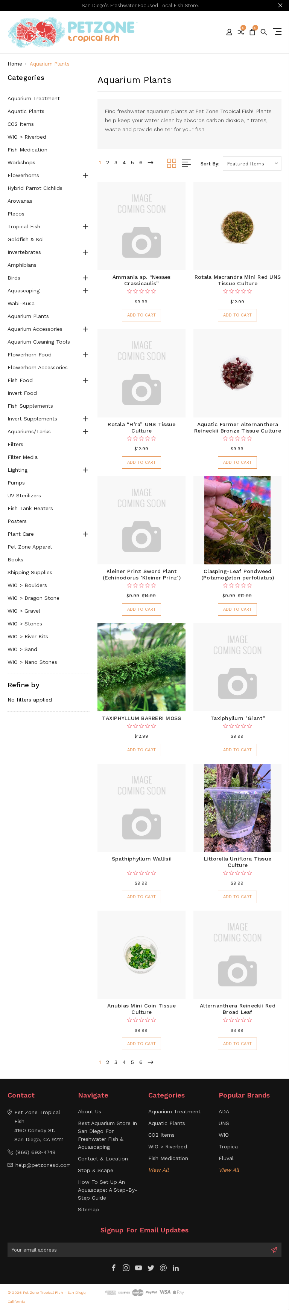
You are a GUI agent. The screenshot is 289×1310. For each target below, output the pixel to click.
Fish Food (20, 380)
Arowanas (20, 201)
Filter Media (23, 457)
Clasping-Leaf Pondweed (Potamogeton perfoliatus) (237, 574)
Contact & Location (103, 1159)
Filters (15, 444)
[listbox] (252, 163)
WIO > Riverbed (27, 137)
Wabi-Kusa (21, 303)
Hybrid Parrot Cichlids (35, 188)
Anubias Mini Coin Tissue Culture (141, 1009)
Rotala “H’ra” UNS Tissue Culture (141, 427)
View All (158, 1170)
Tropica (228, 1146)
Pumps (16, 483)
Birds (14, 278)
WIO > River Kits (28, 636)
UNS (224, 1123)
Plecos (16, 214)
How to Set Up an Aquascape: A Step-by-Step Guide (107, 1190)
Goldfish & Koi (26, 239)
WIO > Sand (22, 649)
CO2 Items (21, 124)
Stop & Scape (95, 1170)
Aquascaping (24, 290)
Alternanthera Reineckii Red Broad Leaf (237, 1009)
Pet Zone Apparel (30, 547)
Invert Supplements (32, 419)
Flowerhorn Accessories (38, 367)
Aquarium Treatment (34, 98)
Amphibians (22, 265)
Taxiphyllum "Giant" (237, 718)
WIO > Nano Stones (32, 662)
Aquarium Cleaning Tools (39, 342)
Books (15, 559)
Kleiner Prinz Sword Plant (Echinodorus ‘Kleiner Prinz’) (142, 574)
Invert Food (22, 393)
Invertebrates (24, 252)
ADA (224, 1111)
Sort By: (210, 164)
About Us (89, 1111)
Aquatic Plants (26, 111)
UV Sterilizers (24, 495)
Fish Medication (27, 150)
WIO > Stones (25, 624)
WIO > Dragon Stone (33, 598)
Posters (17, 521)
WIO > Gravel (24, 611)
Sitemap (88, 1209)
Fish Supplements (30, 406)
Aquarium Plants (28, 316)
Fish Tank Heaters (30, 508)
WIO (224, 1135)
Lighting (17, 470)
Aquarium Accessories (35, 329)
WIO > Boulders (27, 585)
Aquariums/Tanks (29, 431)
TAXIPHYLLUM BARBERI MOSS (141, 718)
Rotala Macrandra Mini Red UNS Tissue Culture (238, 280)
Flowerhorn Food (30, 355)
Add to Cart (141, 315)
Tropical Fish (24, 226)
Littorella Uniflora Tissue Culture (238, 862)
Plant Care (21, 534)
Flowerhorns (23, 175)
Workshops (21, 162)
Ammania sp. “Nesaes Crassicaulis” (142, 280)
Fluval (226, 1158)
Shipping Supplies (30, 572)
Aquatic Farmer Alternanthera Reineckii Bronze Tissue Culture (237, 427)
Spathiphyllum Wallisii (142, 859)
